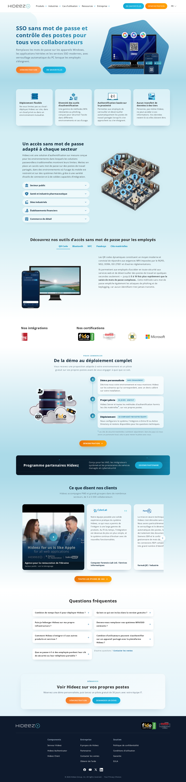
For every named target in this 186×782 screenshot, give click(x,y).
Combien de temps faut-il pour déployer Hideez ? (60, 612)
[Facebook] (84, 769)
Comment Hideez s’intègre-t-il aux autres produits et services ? (56, 637)
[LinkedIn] (101, 769)
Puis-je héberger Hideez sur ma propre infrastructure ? (54, 624)
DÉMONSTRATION (156, 6)
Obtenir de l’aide (88, 761)
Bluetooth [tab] (77, 246)
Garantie (117, 756)
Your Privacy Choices (112, 777)
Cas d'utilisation (70, 6)
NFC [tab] (90, 246)
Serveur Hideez (54, 745)
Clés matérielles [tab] (119, 246)
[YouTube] (90, 769)
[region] (93, 538)
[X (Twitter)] (95, 769)
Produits (40, 6)
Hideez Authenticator (57, 750)
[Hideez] (28, 726)
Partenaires (85, 750)
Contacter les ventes (123, 650)
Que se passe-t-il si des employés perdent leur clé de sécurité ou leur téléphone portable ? (60, 654)
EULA (115, 761)
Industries (53, 6)
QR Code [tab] (63, 246)
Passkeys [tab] (101, 246)
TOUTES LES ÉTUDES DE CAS (91, 579)
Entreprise (102, 6)
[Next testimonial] (162, 538)
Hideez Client (53, 756)
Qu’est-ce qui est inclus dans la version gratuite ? (122, 612)
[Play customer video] (53, 537)
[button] (173, 6)
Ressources (87, 6)
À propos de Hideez (89, 745)
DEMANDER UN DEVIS (106, 700)
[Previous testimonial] (23, 538)
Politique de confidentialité (126, 745)
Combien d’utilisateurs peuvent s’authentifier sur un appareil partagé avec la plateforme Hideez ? (120, 639)
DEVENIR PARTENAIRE (149, 465)
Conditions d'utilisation (124, 750)
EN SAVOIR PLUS (133, 6)
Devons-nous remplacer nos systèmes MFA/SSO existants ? (120, 624)
